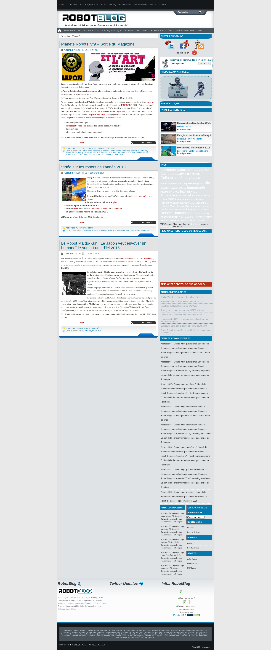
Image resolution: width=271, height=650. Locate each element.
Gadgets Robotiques (96, 114)
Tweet (81, 143)
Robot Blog (96, 18)
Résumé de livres (193, 532)
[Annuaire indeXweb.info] (186, 606)
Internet (179, 195)
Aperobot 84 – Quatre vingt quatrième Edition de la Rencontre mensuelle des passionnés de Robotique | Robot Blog (184, 474)
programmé (95, 152)
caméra (179, 178)
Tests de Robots (147, 637)
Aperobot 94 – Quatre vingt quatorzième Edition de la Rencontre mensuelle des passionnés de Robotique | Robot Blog (185, 348)
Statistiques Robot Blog (93, 5)
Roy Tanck (195, 224)
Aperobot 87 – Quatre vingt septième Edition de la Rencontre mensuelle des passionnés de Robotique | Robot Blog (184, 388)
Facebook (184, 44)
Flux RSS (196, 647)
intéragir (206, 195)
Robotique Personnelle (188, 634)
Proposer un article (145, 5)
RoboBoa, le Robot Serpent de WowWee (179, 306)
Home (61, 5)
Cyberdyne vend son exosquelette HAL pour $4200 (184, 326)
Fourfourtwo (192, 563)
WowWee (201, 221)
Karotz (150, 101)
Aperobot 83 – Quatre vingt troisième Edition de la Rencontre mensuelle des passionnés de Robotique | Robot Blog (184, 496)
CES (188, 178)
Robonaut (105, 152)
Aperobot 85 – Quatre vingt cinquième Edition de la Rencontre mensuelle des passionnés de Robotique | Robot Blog (184, 451)
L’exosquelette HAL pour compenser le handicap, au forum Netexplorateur (184, 320)
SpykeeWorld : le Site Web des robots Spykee (182, 297)
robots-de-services (140, 230)
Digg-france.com (186, 612)
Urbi (117, 114)
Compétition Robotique (97, 630)
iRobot (78, 152)
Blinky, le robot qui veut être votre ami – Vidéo (193, 116)
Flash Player (166, 226)
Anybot (114, 202)
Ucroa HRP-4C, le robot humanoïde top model (181, 315)
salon (70, 108)
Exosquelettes (72, 31)
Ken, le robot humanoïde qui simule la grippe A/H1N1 (194, 141)
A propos (72, 5)
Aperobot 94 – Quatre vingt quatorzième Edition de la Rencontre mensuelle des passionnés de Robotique (172, 517)
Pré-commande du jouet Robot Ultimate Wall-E (182, 301)
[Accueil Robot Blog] (59, 32)
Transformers (203, 217)
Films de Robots (184, 119)
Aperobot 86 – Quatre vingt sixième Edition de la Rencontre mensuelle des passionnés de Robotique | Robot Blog (184, 411)
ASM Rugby (192, 559)
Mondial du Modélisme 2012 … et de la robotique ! (193, 153)
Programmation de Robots (189, 199)
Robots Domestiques (136, 31)
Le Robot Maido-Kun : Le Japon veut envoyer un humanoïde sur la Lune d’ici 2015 (103, 245)
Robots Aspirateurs (139, 152)
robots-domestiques (181, 209)
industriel (164, 192)
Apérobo (204, 170)
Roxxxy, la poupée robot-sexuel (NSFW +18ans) (182, 310)
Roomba (93, 154)
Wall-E (188, 220)
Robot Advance (193, 547)
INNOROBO (126, 104)
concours (175, 184)
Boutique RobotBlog (120, 5)
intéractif (186, 196)
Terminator (187, 217)
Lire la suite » (147, 143)
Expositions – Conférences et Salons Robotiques (146, 630)
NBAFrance (191, 568)
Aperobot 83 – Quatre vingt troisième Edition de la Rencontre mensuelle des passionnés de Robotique (185, 482)
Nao (76, 208)
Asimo (84, 151)
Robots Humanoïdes (161, 31)
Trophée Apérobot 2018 (186, 501)
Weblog (75, 36)
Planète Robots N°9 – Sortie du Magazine (98, 44)
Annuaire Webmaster (186, 609)
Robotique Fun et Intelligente (79, 148)
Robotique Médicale (77, 126)
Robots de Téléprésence (77, 154)
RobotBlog (169, 632)
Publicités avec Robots (174, 202)
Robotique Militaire (167, 634)
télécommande (169, 220)
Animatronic (79, 630)
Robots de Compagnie (133, 636)
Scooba (107, 154)
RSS (199, 44)
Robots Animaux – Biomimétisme (87, 636)
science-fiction (170, 217)
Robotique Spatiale (74, 328)
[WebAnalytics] (186, 603)
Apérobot (167, 174)
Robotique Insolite (129, 634)
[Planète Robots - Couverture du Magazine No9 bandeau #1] (108, 67)
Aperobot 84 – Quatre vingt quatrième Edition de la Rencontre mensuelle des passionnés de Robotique (185, 460)
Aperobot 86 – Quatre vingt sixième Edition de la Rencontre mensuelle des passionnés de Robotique (185, 397)
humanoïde (142, 151)
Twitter (170, 44)
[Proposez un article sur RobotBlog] (186, 100)
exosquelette (187, 183)
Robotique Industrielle (108, 634)
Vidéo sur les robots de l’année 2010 (93, 167)
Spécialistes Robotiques (189, 31)
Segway (115, 154)
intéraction (196, 195)
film (208, 182)
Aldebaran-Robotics (100, 208)
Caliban (106, 151)
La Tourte (190, 527)
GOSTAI (134, 151)
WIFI (194, 221)
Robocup (118, 208)
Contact (163, 5)
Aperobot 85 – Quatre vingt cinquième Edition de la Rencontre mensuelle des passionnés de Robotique (185, 437)
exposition (199, 184)
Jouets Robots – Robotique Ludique (103, 31)
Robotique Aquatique (184, 632)
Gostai (189, 543)
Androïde (195, 170)
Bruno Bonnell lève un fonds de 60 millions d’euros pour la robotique (186, 331)
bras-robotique (95, 151)
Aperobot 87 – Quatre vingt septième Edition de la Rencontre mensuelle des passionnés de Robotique (185, 375)
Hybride (66, 632)
